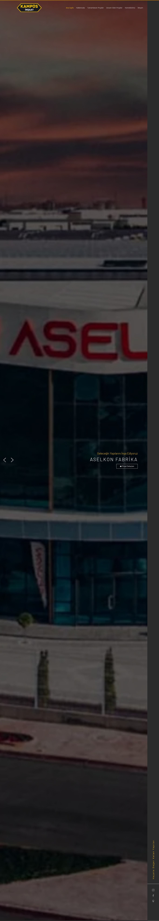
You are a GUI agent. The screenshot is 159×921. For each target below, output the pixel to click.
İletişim (140, 8)
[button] (4, 460)
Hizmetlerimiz (130, 8)
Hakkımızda (80, 8)
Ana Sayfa (70, 8)
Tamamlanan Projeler (95, 8)
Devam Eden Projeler (114, 8)
